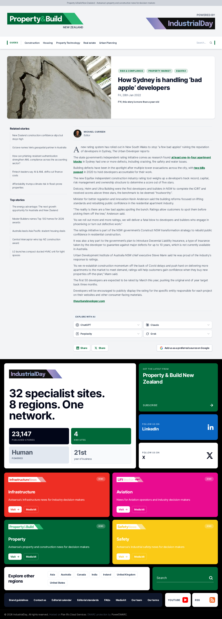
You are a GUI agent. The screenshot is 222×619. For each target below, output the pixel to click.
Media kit (31, 509)
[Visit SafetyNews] (136, 526)
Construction (32, 42)
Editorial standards (88, 600)
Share (83, 347)
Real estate (89, 42)
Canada (81, 574)
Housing (48, 42)
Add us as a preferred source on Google (187, 347)
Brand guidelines (18, 600)
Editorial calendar (62, 600)
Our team (136, 600)
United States (57, 582)
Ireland (107, 574)
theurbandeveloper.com (89, 301)
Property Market (159, 71)
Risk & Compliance (131, 71)
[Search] (211, 43)
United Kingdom (126, 574)
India (94, 574)
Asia (52, 574)
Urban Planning (108, 42)
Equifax (181, 71)
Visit (12, 509)
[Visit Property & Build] (27, 526)
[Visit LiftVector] (136, 479)
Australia (66, 574)
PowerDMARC (119, 614)
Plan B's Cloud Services (73, 614)
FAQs (107, 600)
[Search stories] (211, 578)
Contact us (40, 600)
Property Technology (68, 42)
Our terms (153, 600)
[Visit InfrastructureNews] (27, 479)
